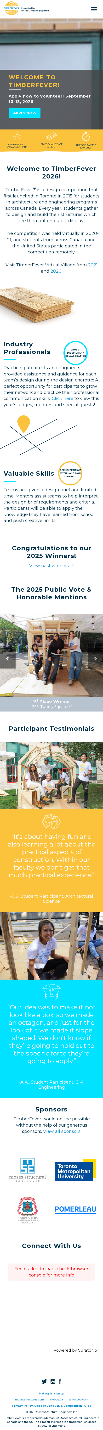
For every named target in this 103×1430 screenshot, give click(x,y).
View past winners (49, 565)
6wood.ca (56, 1399)
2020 (56, 271)
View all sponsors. (62, 1131)
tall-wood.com (78, 1399)
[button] (8, 658)
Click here (62, 398)
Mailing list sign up (51, 1393)
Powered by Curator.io (75, 1350)
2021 (93, 265)
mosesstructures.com (29, 1399)
